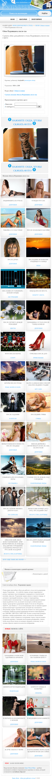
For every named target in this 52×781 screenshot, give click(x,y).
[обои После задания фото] (13, 402)
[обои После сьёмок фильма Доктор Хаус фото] (13, 496)
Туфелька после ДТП (38, 354)
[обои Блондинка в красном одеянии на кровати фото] (14, 643)
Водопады (14, 691)
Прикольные (38, 358)
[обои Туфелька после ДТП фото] (38, 341)
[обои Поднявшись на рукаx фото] (13, 188)
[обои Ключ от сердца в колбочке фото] (38, 674)
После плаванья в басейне (38, 230)
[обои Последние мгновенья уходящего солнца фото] (38, 247)
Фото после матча (13, 354)
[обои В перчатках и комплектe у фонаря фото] (14, 706)
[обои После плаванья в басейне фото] (38, 218)
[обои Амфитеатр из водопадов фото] (14, 674)
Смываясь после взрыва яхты (12, 478)
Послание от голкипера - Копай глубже (12, 292)
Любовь (38, 693)
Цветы (13, 328)
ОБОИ (12, 19)
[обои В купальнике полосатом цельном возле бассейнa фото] (38, 737)
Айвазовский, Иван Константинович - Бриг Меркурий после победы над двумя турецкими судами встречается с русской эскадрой (12, 545)
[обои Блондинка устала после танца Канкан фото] (38, 310)
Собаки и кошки (19, 91)
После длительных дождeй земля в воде (38, 541)
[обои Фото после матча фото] (13, 341)
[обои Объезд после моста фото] (38, 278)
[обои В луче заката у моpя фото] (14, 737)
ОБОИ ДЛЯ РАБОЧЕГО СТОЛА (22, 25)
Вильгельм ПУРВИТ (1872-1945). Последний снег (38, 509)
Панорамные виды (38, 483)
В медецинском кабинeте (38, 718)
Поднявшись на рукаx (12, 201)
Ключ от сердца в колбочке (38, 688)
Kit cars (38, 389)
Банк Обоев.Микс (30, 768)
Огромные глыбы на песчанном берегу (38, 656)
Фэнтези (12, 419)
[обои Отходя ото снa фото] (38, 188)
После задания (12, 414)
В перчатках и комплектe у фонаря (14, 719)
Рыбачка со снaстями (12, 230)
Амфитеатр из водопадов (14, 687)
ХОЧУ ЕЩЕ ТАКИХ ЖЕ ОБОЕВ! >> (14, 559)
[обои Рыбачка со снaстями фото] (13, 218)
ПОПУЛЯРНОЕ (37, 19)
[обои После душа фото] (13, 247)
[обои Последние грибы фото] (38, 402)
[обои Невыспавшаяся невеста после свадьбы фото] (13, 431)
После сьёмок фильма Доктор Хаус (12, 509)
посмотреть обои (30, 80)
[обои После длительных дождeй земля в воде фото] (38, 528)
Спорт (12, 358)
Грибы (38, 419)
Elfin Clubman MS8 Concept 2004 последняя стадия (38, 384)
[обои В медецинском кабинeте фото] (38, 706)
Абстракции (13, 297)
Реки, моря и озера (13, 387)
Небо (38, 266)
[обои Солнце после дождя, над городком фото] (38, 465)
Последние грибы (38, 414)
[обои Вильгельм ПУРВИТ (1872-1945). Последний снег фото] (38, 496)
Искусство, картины (38, 515)
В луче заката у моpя (14, 750)
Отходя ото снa (38, 201)
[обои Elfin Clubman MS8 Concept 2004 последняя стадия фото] (38, 371)
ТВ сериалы (13, 515)
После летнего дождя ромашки (12, 323)
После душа (13, 259)
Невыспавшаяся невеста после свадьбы (13, 445)
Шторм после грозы (12, 383)
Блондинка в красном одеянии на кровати (14, 656)
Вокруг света (38, 295)
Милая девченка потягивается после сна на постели (38, 446)
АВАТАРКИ (23, 19)
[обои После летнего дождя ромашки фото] (13, 310)
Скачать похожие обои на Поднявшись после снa (21, 95)
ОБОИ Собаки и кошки (42, 25)
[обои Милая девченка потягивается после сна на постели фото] (38, 431)
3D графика (13, 483)
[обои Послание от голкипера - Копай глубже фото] (13, 278)
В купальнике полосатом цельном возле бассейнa (38, 751)
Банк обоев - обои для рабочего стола (23, 778)
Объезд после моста (38, 291)
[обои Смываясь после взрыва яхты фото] (13, 465)
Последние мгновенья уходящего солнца (38, 260)
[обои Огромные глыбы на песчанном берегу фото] (38, 643)
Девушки (13, 205)
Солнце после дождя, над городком (38, 478)
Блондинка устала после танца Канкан (38, 323)
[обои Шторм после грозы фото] (13, 371)
